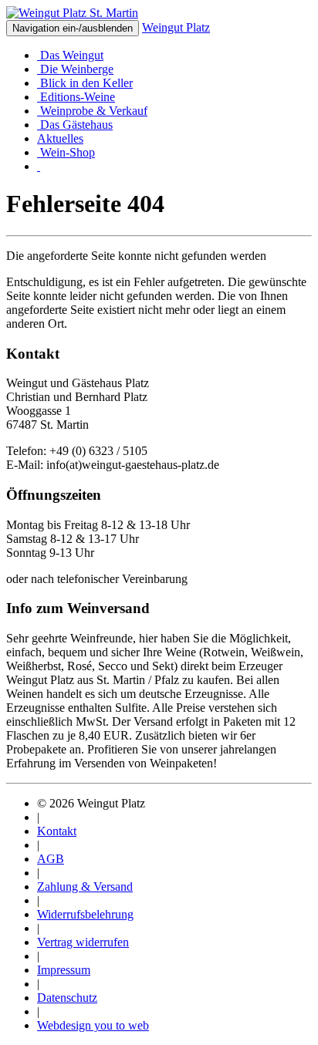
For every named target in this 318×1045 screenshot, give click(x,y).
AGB (50, 858)
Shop (67, 152)
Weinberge (76, 69)
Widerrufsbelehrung (85, 914)
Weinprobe (92, 110)
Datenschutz (67, 997)
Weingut (71, 55)
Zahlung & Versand (85, 886)
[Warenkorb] (38, 166)
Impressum (63, 969)
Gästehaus (76, 124)
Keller (86, 82)
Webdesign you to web (93, 1025)
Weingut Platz (176, 27)
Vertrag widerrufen (83, 942)
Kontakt (56, 831)
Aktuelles (60, 138)
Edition (76, 96)
